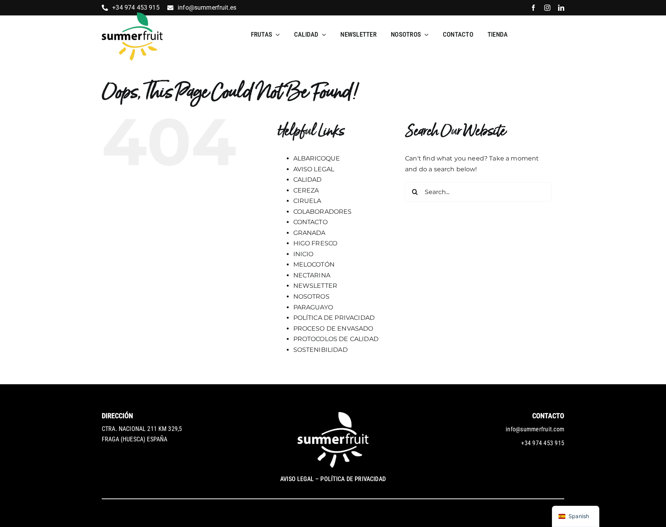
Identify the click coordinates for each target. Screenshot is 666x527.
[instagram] (547, 8)
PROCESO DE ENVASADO (333, 328)
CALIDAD (307, 179)
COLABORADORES (322, 211)
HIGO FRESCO (315, 243)
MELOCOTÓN (314, 264)
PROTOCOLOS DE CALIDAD (335, 339)
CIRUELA (307, 200)
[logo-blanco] (333, 415)
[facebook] (533, 8)
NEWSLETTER (315, 285)
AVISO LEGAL (314, 169)
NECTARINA (311, 275)
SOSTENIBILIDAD (320, 349)
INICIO (303, 254)
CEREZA (306, 190)
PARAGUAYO (313, 307)
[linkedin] (561, 8)
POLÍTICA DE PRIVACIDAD (334, 317)
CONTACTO (310, 222)
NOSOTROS (311, 296)
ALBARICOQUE (316, 158)
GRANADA (309, 232)
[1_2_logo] (132, 15)
